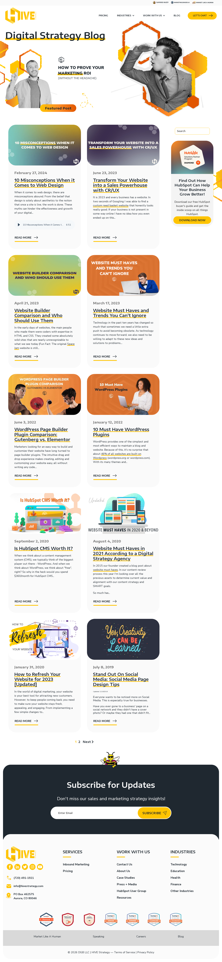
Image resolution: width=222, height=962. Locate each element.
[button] (19, 225)
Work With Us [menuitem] (152, 15)
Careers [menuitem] (141, 936)
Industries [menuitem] (124, 15)
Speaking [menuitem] (98, 936)
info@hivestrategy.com (28, 886)
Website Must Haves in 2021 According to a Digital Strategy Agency (123, 553)
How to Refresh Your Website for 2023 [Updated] (37, 679)
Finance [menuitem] (176, 884)
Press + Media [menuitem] (127, 884)
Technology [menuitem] (179, 864)
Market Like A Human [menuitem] (47, 936)
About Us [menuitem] (123, 871)
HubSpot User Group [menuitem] (131, 891)
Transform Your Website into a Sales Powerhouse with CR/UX (120, 185)
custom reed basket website (111, 205)
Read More (23, 237)
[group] (44, 224)
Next (87, 742)
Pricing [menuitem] (103, 15)
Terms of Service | (125, 952)
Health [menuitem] (175, 878)
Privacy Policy (145, 952)
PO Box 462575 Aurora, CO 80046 (25, 896)
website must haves (105, 570)
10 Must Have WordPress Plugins (121, 432)
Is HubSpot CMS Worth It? (43, 548)
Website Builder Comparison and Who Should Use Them (38, 315)
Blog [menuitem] (177, 15)
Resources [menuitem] (124, 898)
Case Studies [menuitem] (126, 878)
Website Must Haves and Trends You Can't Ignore (121, 313)
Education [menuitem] (178, 871)
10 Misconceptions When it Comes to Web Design (44, 182)
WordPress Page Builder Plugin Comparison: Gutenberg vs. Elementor (42, 434)
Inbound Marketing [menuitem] (76, 864)
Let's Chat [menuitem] (200, 15)
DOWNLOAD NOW (192, 220)
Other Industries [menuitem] (182, 891)
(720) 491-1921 (24, 878)
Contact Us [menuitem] (124, 864)
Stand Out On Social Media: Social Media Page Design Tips (121, 679)
